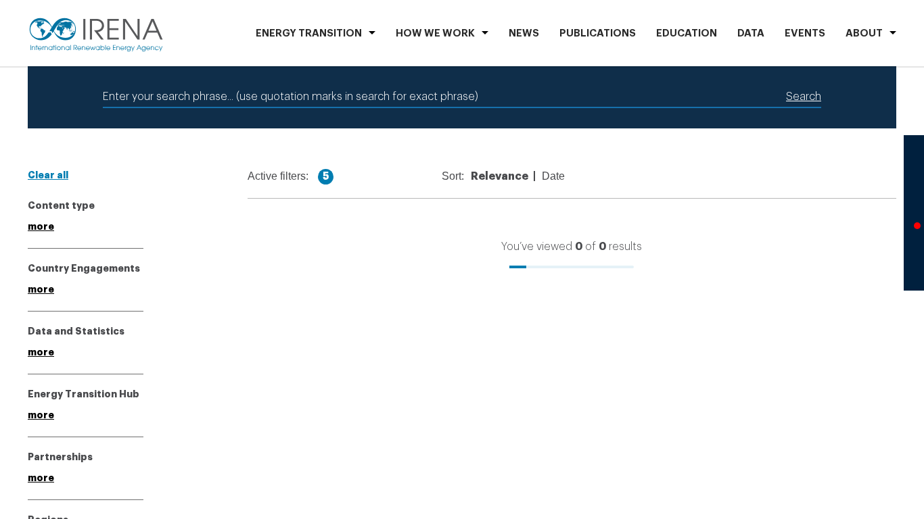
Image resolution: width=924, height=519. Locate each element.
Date (562, 176)
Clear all (48, 175)
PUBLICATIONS (597, 33)
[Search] (914, 162)
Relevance (508, 176)
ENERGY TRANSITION (309, 33)
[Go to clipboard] (914, 263)
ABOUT (864, 33)
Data (750, 33)
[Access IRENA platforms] (914, 196)
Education (686, 33)
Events (805, 33)
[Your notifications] (914, 230)
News (524, 33)
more (41, 226)
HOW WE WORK (435, 33)
